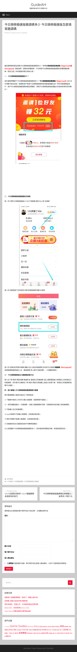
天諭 (70, 626)
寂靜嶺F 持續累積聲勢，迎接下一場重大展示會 (21, 597)
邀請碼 (36, 481)
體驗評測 (8, 636)
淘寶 (58, 630)
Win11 (36, 626)
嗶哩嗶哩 (66, 626)
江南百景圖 (54, 630)
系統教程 (23, 633)
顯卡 (69, 633)
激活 (61, 630)
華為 (39, 633)
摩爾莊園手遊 (37, 630)
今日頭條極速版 (18, 481)
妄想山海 (7, 630)
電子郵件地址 (10, 552)
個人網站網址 (9, 558)
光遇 (48, 626)
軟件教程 (10, 479)
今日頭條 (10, 481)
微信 (15, 630)
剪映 (51, 626)
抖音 (26, 630)
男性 (13, 633)
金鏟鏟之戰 (51, 633)
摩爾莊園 (31, 629)
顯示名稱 (8, 546)
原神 (62, 626)
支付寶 (43, 630)
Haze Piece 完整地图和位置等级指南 (18, 611)
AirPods (7, 626)
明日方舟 (48, 630)
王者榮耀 (65, 630)
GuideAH (38, 4)
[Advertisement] (38, 50)
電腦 (66, 633)
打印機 (23, 630)
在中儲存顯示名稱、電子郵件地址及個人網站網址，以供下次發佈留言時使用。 (37, 563)
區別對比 (57, 626)
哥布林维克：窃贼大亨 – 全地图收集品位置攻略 (21, 604)
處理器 (43, 633)
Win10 (31, 626)
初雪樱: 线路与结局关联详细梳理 (16, 601)
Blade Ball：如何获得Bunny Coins (17, 608)
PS (28, 626)
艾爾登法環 (35, 633)
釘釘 (56, 633)
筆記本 (16, 633)
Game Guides (18, 626)
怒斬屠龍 (19, 630)
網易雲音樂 (29, 633)
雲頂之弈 (62, 633)
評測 (46, 633)
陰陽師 (58, 633)
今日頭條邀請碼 (29, 481)
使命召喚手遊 (43, 626)
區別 (53, 626)
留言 (7, 516)
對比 (12, 630)
